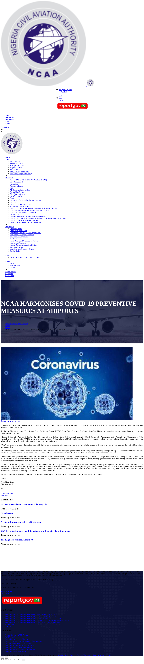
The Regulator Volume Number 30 (17, 540)
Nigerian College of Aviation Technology (20, 649)
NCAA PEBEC (15, 214)
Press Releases (15, 265)
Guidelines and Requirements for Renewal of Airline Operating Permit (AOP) (33, 618)
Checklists (13, 202)
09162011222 (63, 92)
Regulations (14, 184)
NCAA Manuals (16, 196)
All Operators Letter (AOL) (20, 190)
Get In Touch (5, 593)
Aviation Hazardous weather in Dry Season (21, 522)
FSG (11, 188)
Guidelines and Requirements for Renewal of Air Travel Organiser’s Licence (32, 622)
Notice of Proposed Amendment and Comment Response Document (34, 208)
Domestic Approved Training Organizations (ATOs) (28, 216)
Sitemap (8, 626)
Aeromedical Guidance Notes (20, 204)
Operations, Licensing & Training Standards (25, 233)
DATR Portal (10, 637)
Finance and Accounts (18, 243)
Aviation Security (16, 239)
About (7, 115)
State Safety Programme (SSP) (21, 174)
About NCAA (15, 161)
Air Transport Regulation (19, 237)
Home (7, 157)
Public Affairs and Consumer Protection (24, 241)
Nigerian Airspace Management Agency (19, 645)
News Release (7, 513)
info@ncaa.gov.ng (65, 90)
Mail (60, 96)
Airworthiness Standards (18, 231)
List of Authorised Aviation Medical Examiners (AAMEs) (30, 210)
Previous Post (8, 493)
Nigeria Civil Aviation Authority (16, 324)
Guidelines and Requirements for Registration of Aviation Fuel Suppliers (31, 614)
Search (61, 98)
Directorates (9, 119)
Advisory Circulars (16, 186)
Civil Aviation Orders (17, 194)
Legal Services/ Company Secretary (22, 249)
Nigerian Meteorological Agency (17, 651)
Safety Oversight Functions (19, 172)
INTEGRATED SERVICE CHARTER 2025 (26, 222)
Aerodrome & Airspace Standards (22, 235)
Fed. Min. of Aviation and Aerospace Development (23, 641)
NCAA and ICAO (16, 170)
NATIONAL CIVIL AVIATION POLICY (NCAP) (28, 180)
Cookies (72, 655)
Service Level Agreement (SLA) (98, 655)
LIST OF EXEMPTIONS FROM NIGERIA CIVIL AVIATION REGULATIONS (39, 218)
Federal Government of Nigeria (16, 639)
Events (7, 121)
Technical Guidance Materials (20, 206)
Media (7, 123)
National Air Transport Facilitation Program (25, 200)
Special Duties (15, 251)
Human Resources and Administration (23, 245)
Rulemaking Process (17, 192)
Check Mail (9, 276)
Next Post (4, 495)
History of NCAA (16, 163)
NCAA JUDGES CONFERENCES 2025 (25, 257)
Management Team (17, 165)
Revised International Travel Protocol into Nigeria (24, 504)
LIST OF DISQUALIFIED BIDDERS (24, 220)
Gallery (12, 267)
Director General (16, 229)
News (12, 263)
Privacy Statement (61, 655)
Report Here (5, 127)
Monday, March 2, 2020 (11, 421)
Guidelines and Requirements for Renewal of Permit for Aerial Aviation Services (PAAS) (37, 620)
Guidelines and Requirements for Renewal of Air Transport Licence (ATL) (31, 616)
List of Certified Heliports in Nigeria (23, 212)
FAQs (61, 100)
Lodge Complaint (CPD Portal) (16, 635)
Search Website (10, 272)
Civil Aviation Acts (16, 182)
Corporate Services (16, 247)
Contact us (9, 274)
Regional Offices (16, 168)
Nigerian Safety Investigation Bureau (18, 647)
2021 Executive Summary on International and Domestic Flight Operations (35, 531)
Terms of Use (81, 655)
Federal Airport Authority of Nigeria (18, 643)
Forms (12, 198)
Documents (9, 117)
